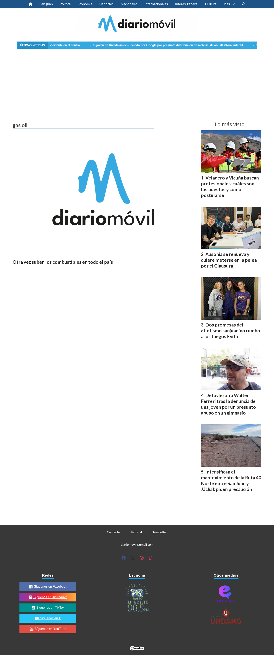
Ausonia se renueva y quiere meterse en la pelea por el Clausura (229, 260)
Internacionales (156, 4)
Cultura (210, 4)
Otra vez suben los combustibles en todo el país (63, 262)
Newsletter (159, 532)
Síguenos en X (50, 618)
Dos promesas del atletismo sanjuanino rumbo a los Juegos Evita (230, 330)
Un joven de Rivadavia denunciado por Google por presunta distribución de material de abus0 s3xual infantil (152, 45)
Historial (136, 532)
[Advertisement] (137, 80)
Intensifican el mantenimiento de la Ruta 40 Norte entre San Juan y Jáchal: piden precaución (231, 480)
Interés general (186, 4)
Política (65, 4)
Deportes (106, 4)
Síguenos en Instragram (50, 597)
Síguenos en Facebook (50, 586)
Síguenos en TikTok (50, 607)
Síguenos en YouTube (50, 629)
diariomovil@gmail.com (137, 544)
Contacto (113, 532)
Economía (85, 4)
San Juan (46, 4)
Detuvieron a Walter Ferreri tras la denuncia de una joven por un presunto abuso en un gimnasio (228, 403)
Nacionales (129, 4)
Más (226, 4)
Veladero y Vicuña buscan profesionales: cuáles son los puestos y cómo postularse (230, 186)
